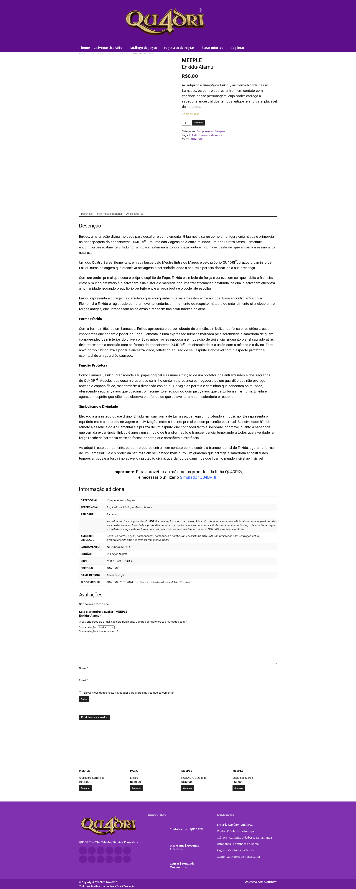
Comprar (198, 122)
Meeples (123, 53)
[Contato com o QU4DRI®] (157, 829)
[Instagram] (109, 851)
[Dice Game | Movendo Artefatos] (157, 847)
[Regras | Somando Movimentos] (157, 865)
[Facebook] (92, 851)
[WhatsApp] (109, 859)
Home (82, 53)
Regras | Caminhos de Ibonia (235, 850)
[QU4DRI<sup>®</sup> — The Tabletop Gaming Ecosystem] (109, 825)
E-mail (83, 680)
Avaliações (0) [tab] (134, 213)
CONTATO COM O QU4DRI (261, 882)
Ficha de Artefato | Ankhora (235, 824)
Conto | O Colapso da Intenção (236, 831)
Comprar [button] (85, 788)
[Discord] (83, 851)
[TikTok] (83, 859)
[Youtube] (118, 859)
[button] (254, 48)
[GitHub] (101, 851)
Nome (83, 668)
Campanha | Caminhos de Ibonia (238, 844)
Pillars (112, 53)
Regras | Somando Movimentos (182, 865)
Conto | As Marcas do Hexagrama (238, 856)
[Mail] (118, 851)
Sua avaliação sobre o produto (98, 631)
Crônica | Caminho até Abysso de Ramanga (244, 837)
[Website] (101, 859)
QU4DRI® (196, 139)
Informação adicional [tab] (109, 213)
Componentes (97, 53)
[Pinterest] (127, 851)
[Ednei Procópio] (127, 859)
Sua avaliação (88, 627)
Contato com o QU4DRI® (186, 829)
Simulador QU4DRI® (198, 477)
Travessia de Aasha (210, 135)
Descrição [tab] (87, 213)
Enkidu (193, 135)
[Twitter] (92, 859)
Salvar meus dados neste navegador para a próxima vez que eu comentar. (129, 692)
